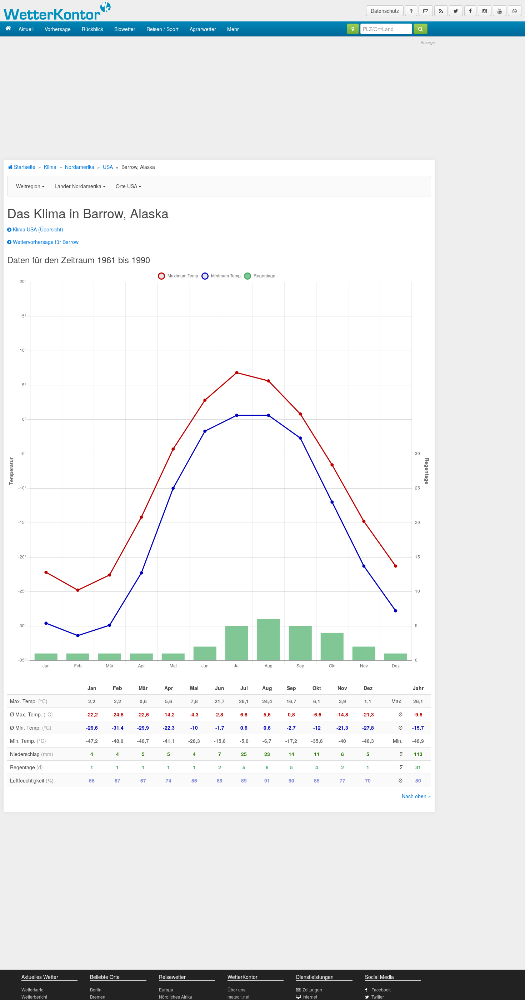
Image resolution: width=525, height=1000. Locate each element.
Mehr (233, 28)
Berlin (95, 989)
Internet (309, 997)
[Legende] (411, 10)
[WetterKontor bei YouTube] (499, 10)
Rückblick (92, 28)
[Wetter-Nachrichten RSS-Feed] (441, 10)
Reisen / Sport (162, 28)
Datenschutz (385, 10)
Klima (50, 166)
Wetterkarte (32, 989)
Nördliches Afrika (175, 997)
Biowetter (124, 28)
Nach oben (415, 796)
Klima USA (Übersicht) (37, 229)
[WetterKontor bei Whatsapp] (514, 10)
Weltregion (29, 186)
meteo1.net (238, 997)
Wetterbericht (34, 997)
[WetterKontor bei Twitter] (456, 10)
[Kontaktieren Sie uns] (426, 10)
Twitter (377, 997)
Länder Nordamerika (79, 186)
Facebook (381, 989)
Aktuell (26, 28)
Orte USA (127, 186)
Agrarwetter (203, 28)
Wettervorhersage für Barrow (45, 241)
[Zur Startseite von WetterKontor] (8, 28)
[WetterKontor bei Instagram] (484, 10)
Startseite (23, 166)
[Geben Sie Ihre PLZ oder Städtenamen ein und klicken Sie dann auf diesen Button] (421, 29)
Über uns (236, 989)
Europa (166, 989)
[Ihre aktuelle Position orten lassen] (353, 29)
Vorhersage (58, 28)
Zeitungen (312, 989)
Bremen (97, 997)
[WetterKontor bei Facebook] (470, 10)
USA (108, 166)
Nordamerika (79, 166)
